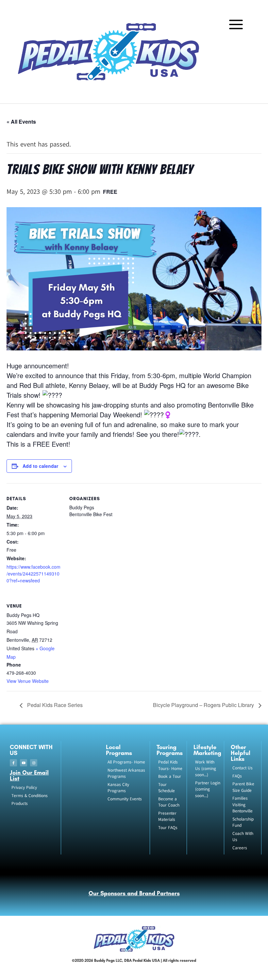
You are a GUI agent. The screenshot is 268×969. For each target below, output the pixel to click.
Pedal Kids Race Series (54, 705)
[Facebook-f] (13, 762)
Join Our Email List (29, 775)
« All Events (21, 121)
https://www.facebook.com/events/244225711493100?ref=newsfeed (33, 573)
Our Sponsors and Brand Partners (134, 893)
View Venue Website (28, 681)
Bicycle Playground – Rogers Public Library (204, 705)
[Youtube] (23, 762)
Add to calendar (40, 466)
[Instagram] (33, 762)
